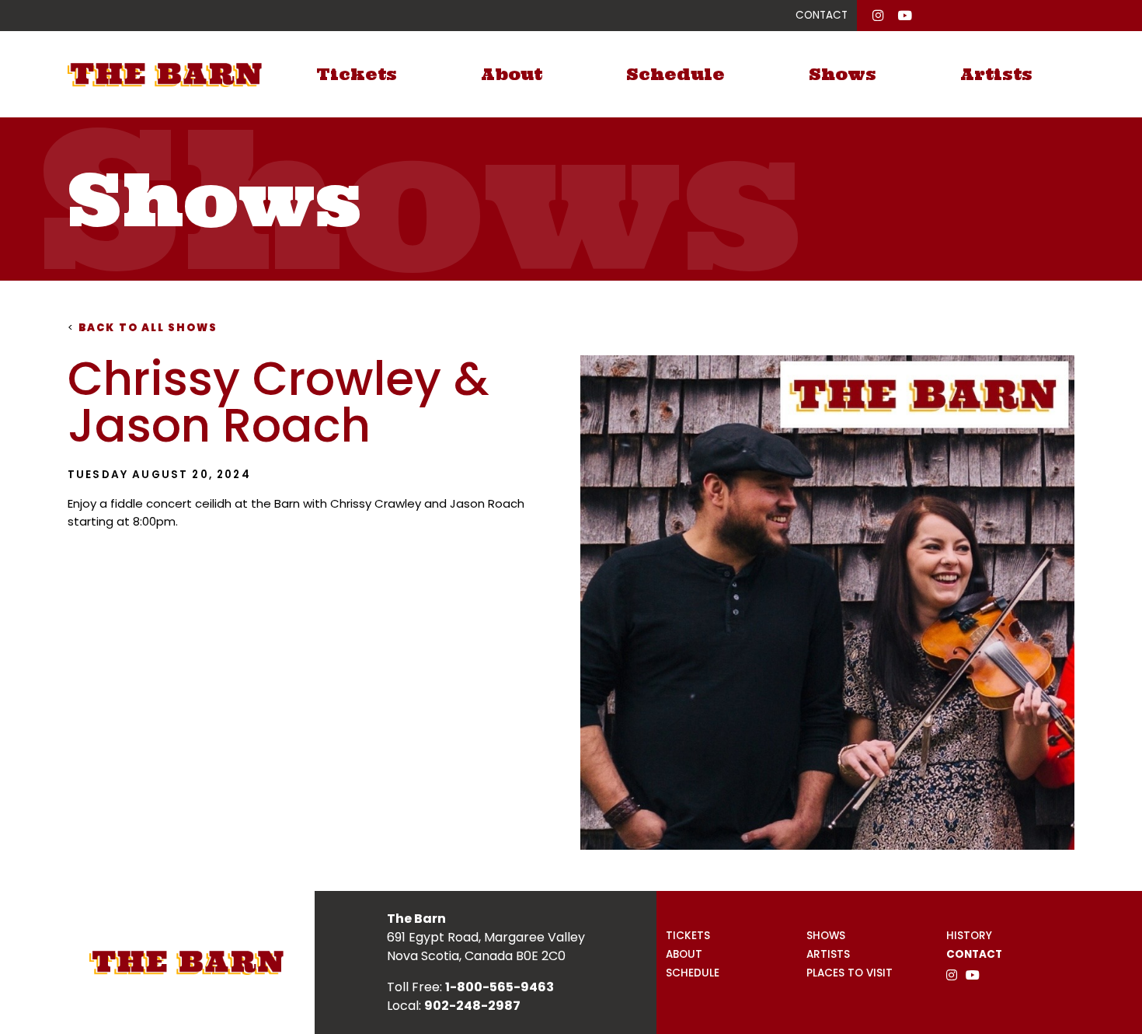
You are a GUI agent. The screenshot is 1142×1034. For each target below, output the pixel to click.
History (969, 935)
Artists (996, 74)
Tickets (356, 74)
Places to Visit (849, 973)
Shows (842, 74)
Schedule (675, 74)
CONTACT (822, 15)
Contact (974, 954)
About (511, 74)
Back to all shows (143, 327)
